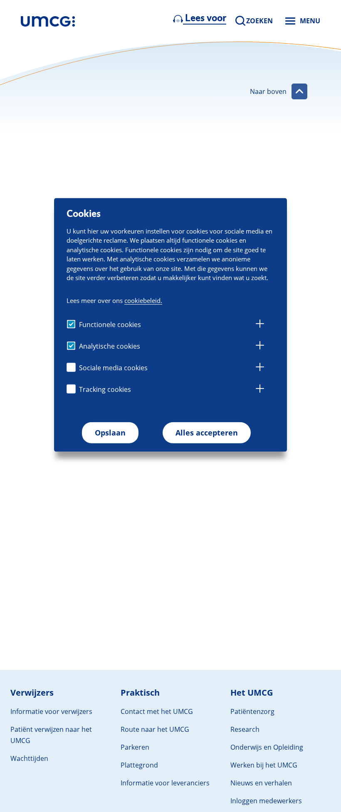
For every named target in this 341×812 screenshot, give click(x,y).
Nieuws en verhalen (261, 782)
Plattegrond (139, 765)
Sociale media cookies (113, 367)
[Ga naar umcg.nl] (48, 21)
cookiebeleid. (143, 300)
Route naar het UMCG (155, 729)
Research (244, 729)
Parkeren (135, 747)
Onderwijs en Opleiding (266, 747)
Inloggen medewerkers (266, 800)
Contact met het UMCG (157, 711)
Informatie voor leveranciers (165, 782)
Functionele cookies (110, 324)
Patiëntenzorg (252, 711)
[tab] (260, 325)
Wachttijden (29, 758)
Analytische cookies (109, 346)
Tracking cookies (105, 389)
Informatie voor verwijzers (51, 711)
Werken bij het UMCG (263, 765)
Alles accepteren (206, 433)
